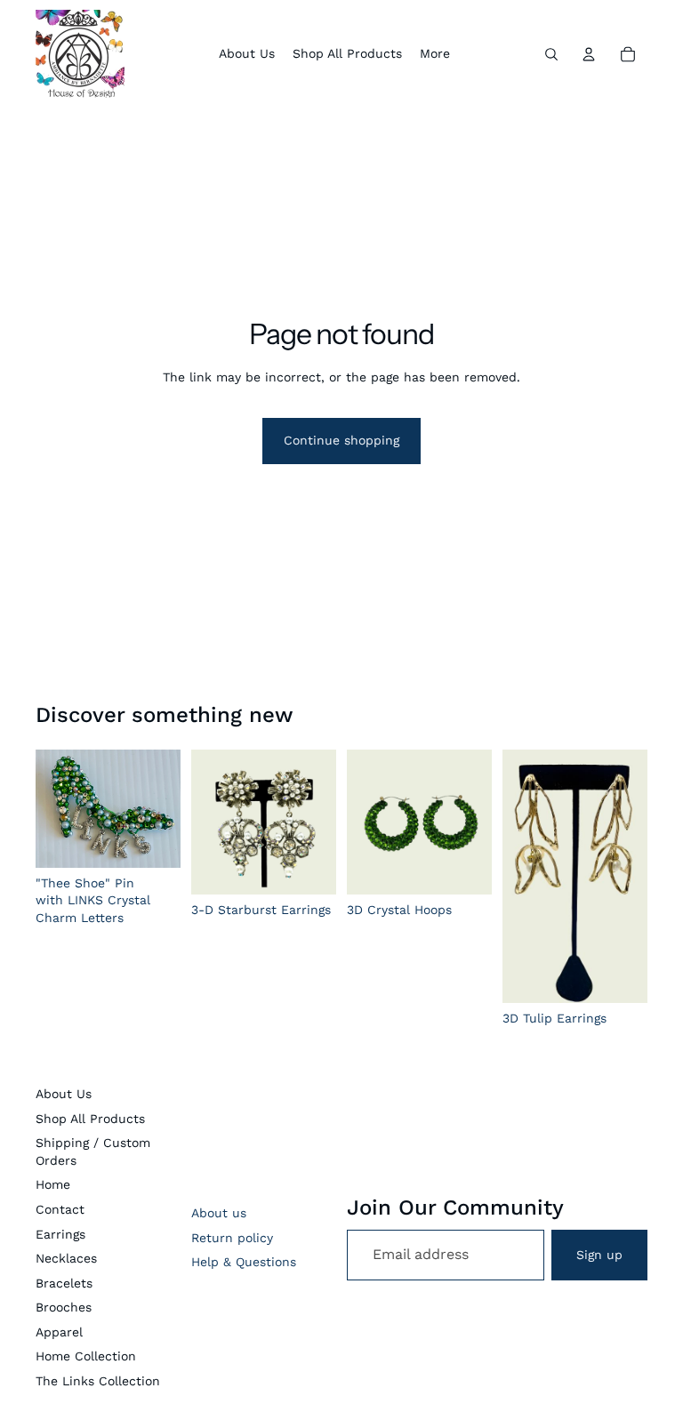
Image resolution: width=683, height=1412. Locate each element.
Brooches (64, 1307)
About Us (64, 1094)
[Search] (551, 54)
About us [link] (218, 1213)
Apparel (59, 1332)
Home (53, 1184)
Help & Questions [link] (243, 1262)
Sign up (599, 1255)
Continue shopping (341, 440)
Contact (60, 1209)
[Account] (588, 54)
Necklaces (66, 1258)
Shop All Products (90, 1118)
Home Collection (86, 1356)
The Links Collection (98, 1381)
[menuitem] (435, 54)
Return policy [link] (232, 1238)
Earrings (60, 1234)
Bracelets (64, 1283)
